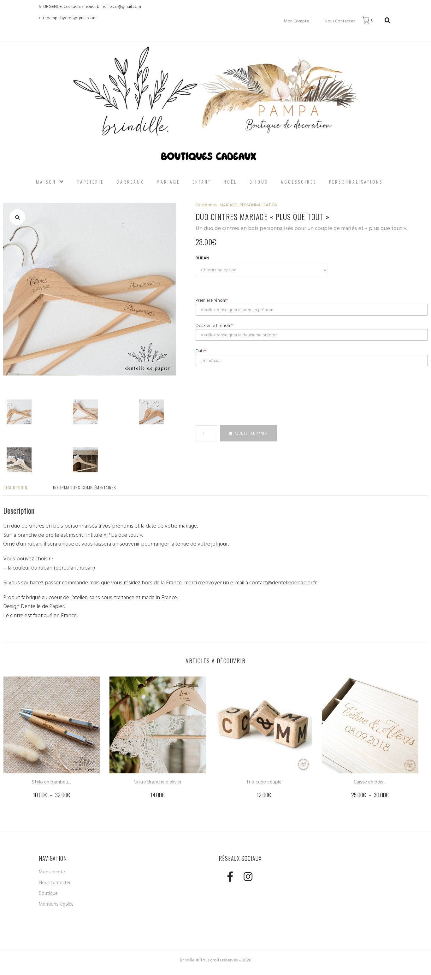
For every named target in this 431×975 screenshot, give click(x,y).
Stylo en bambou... (51, 782)
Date (201, 350)
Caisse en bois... (370, 782)
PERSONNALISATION (258, 205)
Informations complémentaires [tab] (84, 487)
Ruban (202, 258)
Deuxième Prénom (214, 325)
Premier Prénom (212, 300)
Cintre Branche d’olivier (157, 782)
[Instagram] (248, 876)
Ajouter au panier (252, 433)
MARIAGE (228, 205)
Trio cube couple (263, 782)
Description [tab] (15, 487)
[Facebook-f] (230, 876)
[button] (17, 217)
